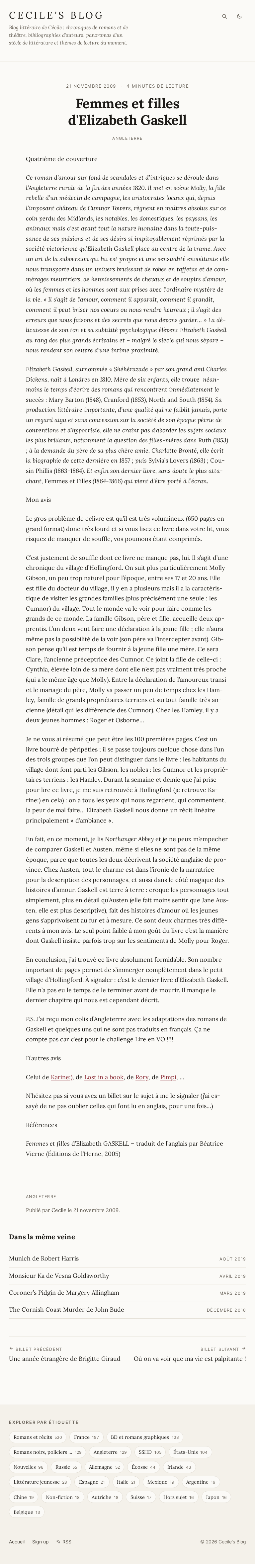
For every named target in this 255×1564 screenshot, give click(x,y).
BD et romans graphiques (145, 1437)
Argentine (200, 1482)
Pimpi (168, 1077)
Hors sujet (178, 1497)
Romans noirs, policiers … (48, 1452)
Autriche (105, 1497)
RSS (66, 1541)
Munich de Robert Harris (44, 1258)
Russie (66, 1467)
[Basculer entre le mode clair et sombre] (239, 16)
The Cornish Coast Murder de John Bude (66, 1309)
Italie (126, 1482)
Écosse (143, 1467)
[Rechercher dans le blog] (224, 16)
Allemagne (104, 1467)
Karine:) (61, 1077)
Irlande (179, 1467)
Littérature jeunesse (40, 1482)
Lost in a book (104, 1077)
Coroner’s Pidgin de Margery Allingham (64, 1292)
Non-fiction (63, 1497)
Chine (24, 1497)
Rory (141, 1077)
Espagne (92, 1482)
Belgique (27, 1512)
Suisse (140, 1497)
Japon (216, 1497)
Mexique (160, 1482)
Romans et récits (38, 1437)
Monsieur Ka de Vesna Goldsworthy (59, 1275)
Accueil (17, 1541)
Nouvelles (28, 1467)
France (86, 1437)
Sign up (40, 1541)
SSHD (150, 1452)
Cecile (58, 1210)
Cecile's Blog (56, 15)
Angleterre (127, 138)
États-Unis (190, 1452)
